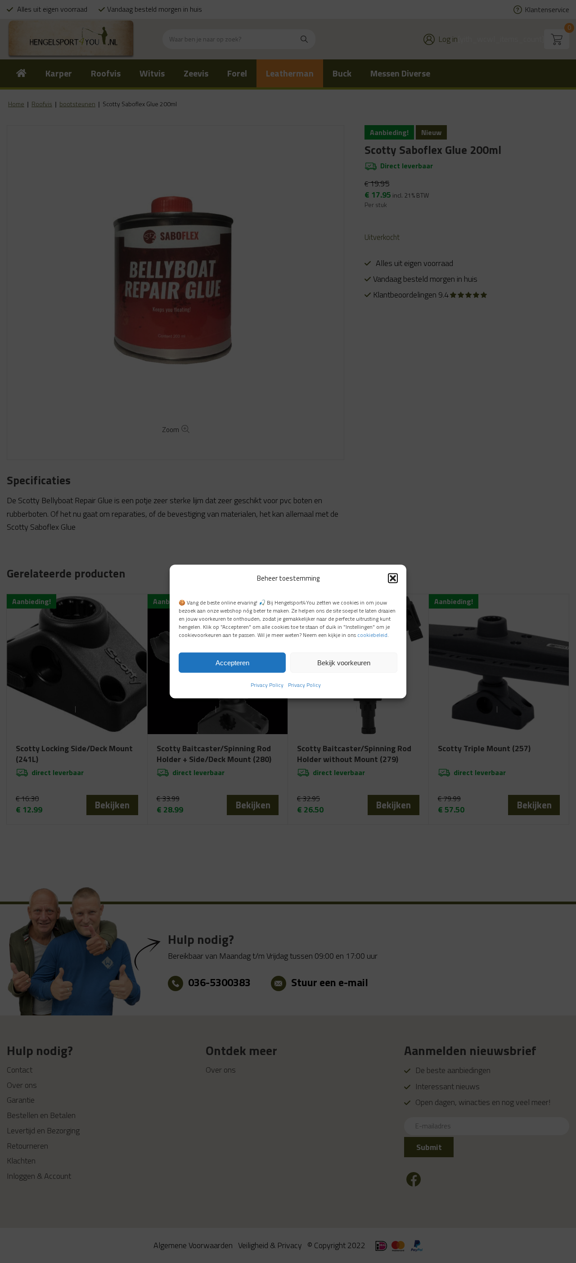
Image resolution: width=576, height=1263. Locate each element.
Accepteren (232, 662)
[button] (392, 577)
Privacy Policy (267, 685)
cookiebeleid (372, 635)
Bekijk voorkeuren (343, 662)
